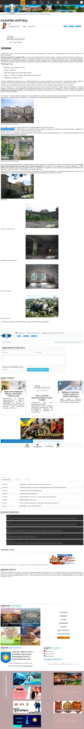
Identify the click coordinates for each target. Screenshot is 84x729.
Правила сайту (28, 663)
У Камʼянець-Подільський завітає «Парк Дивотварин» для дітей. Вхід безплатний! (43, 487)
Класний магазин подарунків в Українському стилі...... (22, 536)
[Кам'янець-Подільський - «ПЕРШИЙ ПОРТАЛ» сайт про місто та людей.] (12, 9)
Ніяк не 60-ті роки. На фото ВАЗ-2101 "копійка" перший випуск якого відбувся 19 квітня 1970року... (35, 542)
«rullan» (76, 664)
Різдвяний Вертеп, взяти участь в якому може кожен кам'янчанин (38, 496)
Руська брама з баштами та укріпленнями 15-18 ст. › (69, 342)
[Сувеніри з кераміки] (68, 707)
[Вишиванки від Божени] (27, 707)
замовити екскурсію (6, 576)
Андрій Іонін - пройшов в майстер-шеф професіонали (35, 484)
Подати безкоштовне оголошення (16, 441)
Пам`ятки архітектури (31, 14)
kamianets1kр (49, 651)
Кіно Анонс (49, 2)
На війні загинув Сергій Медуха (28, 493)
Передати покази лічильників (47, 441)
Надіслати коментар (38, 370)
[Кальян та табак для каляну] (27, 721)
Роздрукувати (20, 333)
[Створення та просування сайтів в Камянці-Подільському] (27, 679)
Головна (63, 612)
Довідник (63, 623)
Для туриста (63, 630)
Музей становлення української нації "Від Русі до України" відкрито (39, 503)
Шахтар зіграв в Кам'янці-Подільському (31, 490)
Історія (20, 14)
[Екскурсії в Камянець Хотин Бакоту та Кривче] (68, 679)
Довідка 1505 (63, 638)
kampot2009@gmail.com (21, 659)
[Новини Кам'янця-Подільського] (33, 2)
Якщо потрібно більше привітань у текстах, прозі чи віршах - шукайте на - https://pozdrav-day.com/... (35, 529)
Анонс (63, 619)
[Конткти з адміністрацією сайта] (66, 2)
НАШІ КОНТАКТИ (54, 659)
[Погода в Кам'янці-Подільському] (41, 2)
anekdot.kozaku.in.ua (13, 564)
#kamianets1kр (49, 656)
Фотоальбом (63, 634)
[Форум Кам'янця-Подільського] (58, 2)
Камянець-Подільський (9, 14)
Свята (28, 479)
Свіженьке (6, 479)
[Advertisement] (42, 461)
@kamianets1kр (49, 653)
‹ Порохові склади (6, 342)
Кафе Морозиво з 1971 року (28, 500)
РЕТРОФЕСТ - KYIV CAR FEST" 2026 (30, 506)
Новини (63, 616)
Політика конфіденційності (15, 663)
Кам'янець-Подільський (66, 573)
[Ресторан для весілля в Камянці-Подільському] (27, 693)
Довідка (18, 479)
